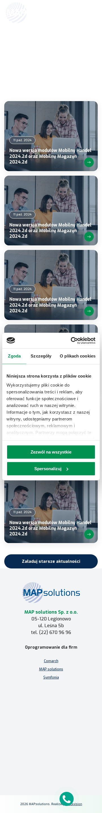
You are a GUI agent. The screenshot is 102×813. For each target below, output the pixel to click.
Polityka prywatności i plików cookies (51, 758)
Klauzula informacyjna (51, 750)
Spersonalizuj (47, 468)
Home (40, 41)
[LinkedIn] (51, 768)
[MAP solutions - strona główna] (51, 592)
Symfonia (51, 677)
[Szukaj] (77, 12)
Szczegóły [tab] (41, 356)
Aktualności (57, 41)
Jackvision (74, 804)
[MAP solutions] (34, 12)
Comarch (51, 661)
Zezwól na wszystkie (51, 452)
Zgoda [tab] (14, 356)
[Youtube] (64, 768)
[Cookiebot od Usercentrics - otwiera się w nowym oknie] (71, 340)
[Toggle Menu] (89, 12)
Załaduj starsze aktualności (51, 561)
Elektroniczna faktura (51, 716)
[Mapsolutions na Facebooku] (37, 768)
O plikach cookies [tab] (77, 356)
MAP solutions (51, 669)
